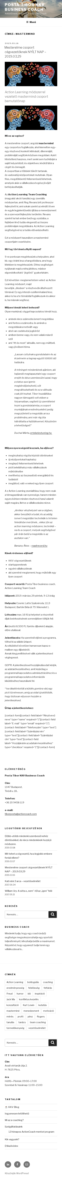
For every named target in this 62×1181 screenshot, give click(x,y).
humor (20, 993)
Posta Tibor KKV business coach (25, 7)
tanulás (10, 1022)
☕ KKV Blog (12, 1107)
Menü (33, 22)
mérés (10, 1016)
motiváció (48, 1010)
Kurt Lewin (28, 1005)
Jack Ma (11, 999)
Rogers (41, 1016)
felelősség (34, 988)
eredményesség (15, 988)
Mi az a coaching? (14, 1120)
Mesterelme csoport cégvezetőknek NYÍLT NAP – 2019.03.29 (25, 52)
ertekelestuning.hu (41, 433)
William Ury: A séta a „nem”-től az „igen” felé (28, 890)
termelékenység (15, 1028)
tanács (22, 1022)
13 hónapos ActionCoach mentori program (31, 1131)
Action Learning (15, 982)
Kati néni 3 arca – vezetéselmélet (23, 881)
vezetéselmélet (37, 1028)
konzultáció (13, 1005)
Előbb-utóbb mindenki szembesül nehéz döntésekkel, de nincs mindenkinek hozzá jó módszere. (28, 840)
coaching (48, 982)
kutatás (42, 1005)
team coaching (38, 1022)
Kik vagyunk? (12, 1139)
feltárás (48, 988)
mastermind (13, 1010)
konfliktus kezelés (29, 999)
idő (29, 993)
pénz (30, 1016)
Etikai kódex (11, 1146)
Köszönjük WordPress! (17, 1173)
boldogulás (33, 982)
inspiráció (40, 993)
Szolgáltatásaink (14, 1126)
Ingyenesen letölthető (17, 1113)
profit (21, 1016)
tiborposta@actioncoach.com (21, 814)
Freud (10, 993)
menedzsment (31, 1010)
